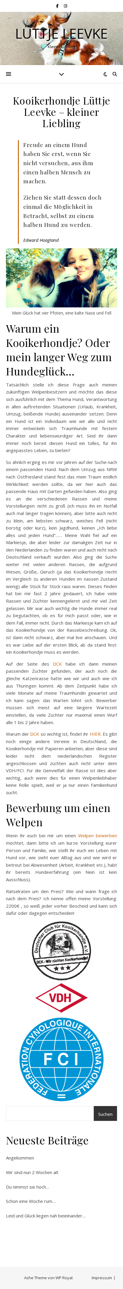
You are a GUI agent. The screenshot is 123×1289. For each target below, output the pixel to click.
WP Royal (64, 1277)
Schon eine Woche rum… (31, 1201)
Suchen (105, 1114)
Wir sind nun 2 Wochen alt (32, 1172)
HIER (95, 734)
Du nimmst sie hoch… (27, 1187)
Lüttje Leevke (61, 33)
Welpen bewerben (97, 835)
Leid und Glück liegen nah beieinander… (46, 1216)
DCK (57, 664)
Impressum (102, 1277)
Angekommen (20, 1158)
